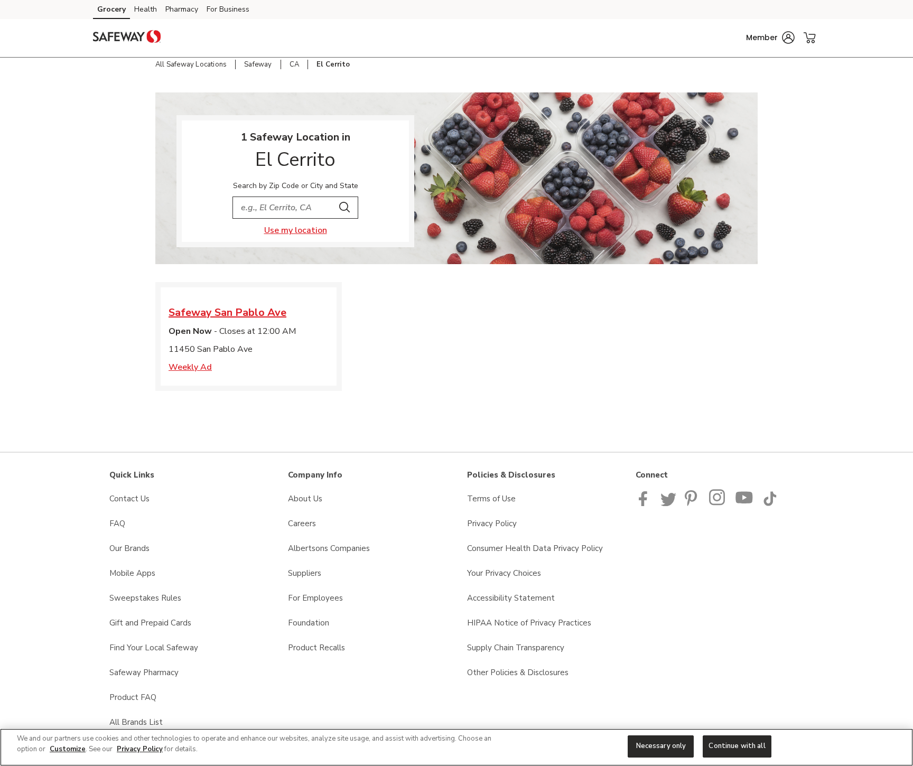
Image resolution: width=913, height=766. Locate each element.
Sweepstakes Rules (145, 598)
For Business (228, 9)
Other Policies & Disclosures (518, 672)
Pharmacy (181, 9)
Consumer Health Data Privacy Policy (535, 548)
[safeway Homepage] (127, 38)
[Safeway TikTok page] (770, 503)
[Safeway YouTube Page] (744, 503)
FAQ (117, 523)
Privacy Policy (492, 523)
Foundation (308, 623)
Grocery (111, 9)
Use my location (295, 230)
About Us (305, 498)
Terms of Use (491, 498)
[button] (770, 37)
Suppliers (304, 573)
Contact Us (129, 498)
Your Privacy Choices (504, 573)
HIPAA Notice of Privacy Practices (529, 623)
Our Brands (129, 548)
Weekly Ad (190, 367)
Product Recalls (316, 647)
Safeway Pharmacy (144, 672)
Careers (302, 523)
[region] (456, 747)
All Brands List (136, 722)
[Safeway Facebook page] (645, 503)
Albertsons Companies (329, 548)
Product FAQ (132, 697)
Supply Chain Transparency (515, 647)
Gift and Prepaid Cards (150, 623)
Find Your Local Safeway (153, 647)
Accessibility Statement (511, 598)
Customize (68, 749)
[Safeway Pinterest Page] (692, 503)
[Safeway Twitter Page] (668, 503)
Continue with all (737, 746)
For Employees (315, 598)
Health (145, 9)
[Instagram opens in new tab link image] (717, 503)
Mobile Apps (132, 573)
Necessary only (661, 746)
